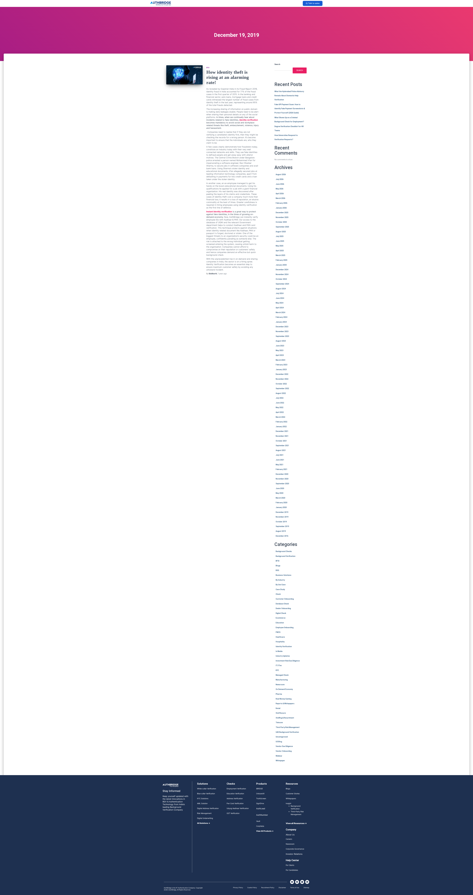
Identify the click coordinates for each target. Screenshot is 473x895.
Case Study (280, 589)
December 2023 (282, 327)
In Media (279, 651)
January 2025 (281, 265)
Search (277, 64)
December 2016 (282, 536)
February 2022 (281, 422)
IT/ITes (279, 665)
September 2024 (282, 284)
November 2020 (282, 479)
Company (291, 829)
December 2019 (282, 512)
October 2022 (281, 384)
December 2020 (282, 474)
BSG (277, 570)
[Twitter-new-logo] (302, 882)
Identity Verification (284, 646)
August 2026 (281, 174)
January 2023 (281, 369)
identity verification (248, 120)
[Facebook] (297, 882)
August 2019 (281, 531)
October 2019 (281, 522)
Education (280, 623)
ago (222, 274)
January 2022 (281, 427)
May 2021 (279, 465)
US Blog (279, 742)
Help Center (292, 860)
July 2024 (279, 293)
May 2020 (279, 493)
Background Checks (284, 551)
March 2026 (280, 198)
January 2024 (281, 322)
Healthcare (280, 637)
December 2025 (282, 213)
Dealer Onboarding (283, 608)
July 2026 (279, 179)
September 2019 (282, 526)
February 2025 (281, 260)
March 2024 (280, 312)
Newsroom (280, 685)
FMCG (278, 632)
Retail (278, 708)
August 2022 (281, 393)
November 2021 (282, 436)
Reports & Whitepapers (285, 704)
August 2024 (281, 289)
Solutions (202, 783)
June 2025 (280, 241)
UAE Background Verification (287, 732)
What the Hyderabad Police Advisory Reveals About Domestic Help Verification (289, 95)
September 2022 (282, 388)
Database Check (282, 604)
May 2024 (279, 303)
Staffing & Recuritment (285, 718)
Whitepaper (280, 761)
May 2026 (279, 189)
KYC (277, 670)
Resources (292, 783)
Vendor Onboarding (284, 751)
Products (261, 783)
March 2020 (280, 498)
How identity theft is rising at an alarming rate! (227, 77)
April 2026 (280, 194)
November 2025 (282, 217)
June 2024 (280, 298)
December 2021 (282, 431)
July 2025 (279, 236)
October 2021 (281, 441)
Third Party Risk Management (288, 727)
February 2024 (281, 317)
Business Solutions (283, 575)
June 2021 (280, 460)
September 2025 (282, 227)
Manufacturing (282, 680)
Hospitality (280, 642)
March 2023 (280, 360)
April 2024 (280, 308)
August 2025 (281, 232)
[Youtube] (292, 882)
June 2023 (280, 346)
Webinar (279, 756)
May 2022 (279, 407)
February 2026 (281, 203)
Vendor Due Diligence (284, 746)
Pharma (279, 694)
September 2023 (282, 336)
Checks (231, 783)
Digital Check (281, 613)
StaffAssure (281, 713)
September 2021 (282, 446)
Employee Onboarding (284, 627)
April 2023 (280, 355)
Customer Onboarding (285, 599)
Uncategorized (282, 737)
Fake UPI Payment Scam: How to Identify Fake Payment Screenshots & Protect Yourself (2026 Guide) (289, 108)
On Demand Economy (284, 689)
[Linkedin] (307, 882)
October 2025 (281, 222)
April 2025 (280, 251)
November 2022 (282, 379)
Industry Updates (283, 656)
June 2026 (280, 184)
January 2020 (281, 507)
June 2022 (280, 403)
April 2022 (280, 412)
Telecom (279, 722)
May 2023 (279, 350)
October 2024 (281, 279)
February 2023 (281, 365)
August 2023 (281, 341)
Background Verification (285, 556)
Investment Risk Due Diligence (288, 661)
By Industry (280, 580)
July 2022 (279, 398)
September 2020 (282, 484)
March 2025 (280, 255)
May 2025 (279, 246)
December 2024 (282, 270)
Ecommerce (280, 618)
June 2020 (280, 488)
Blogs (278, 566)
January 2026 (281, 208)
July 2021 (279, 455)
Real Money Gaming (283, 699)
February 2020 (281, 503)
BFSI (207, 68)
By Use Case (281, 585)
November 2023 (282, 331)
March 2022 (280, 417)
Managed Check (282, 675)
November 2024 (282, 274)
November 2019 (282, 517)
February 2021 (281, 469)
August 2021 (281, 450)
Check (278, 594)
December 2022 (282, 374)
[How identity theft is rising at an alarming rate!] (184, 74)
